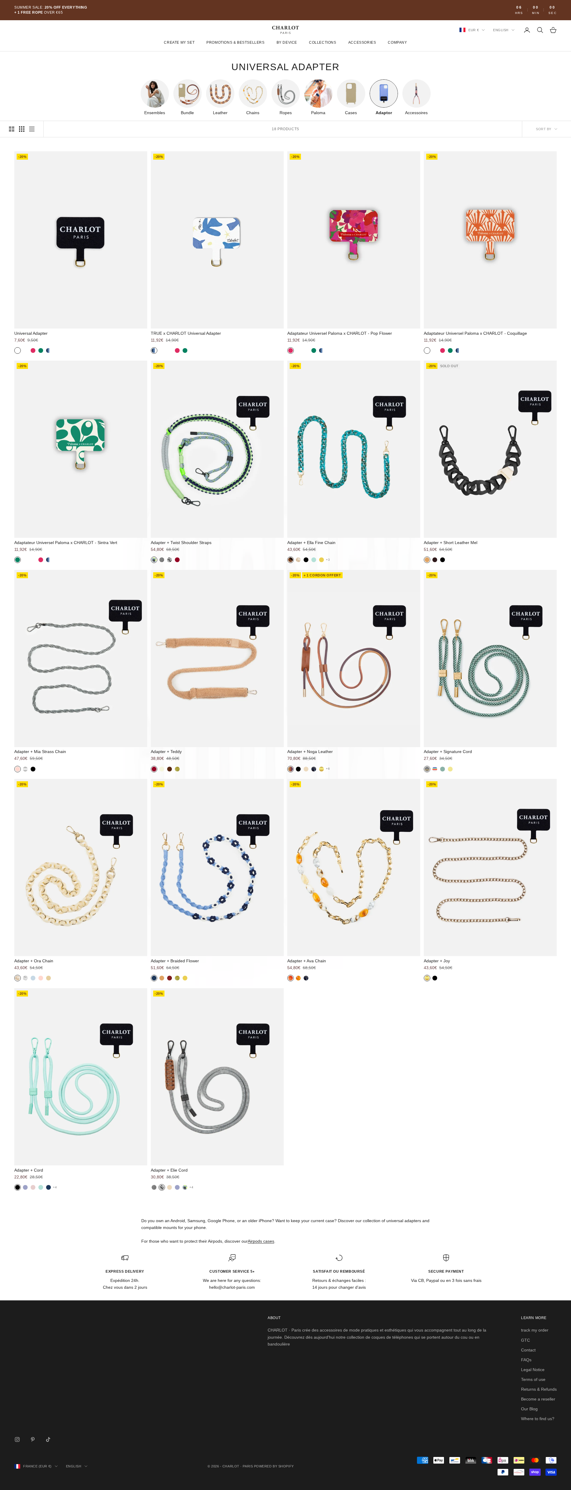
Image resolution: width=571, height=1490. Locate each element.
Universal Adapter (31, 333)
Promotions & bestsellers (235, 43)
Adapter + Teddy (166, 751)
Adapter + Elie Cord (169, 1170)
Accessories (362, 43)
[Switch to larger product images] (11, 129)
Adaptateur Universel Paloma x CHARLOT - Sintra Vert (65, 542)
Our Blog (529, 1408)
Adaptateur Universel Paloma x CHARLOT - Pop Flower (339, 333)
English (501, 30)
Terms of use (533, 1379)
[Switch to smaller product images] (21, 129)
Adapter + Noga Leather (310, 751)
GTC (525, 1340)
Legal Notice (533, 1369)
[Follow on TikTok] (48, 1439)
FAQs (526, 1359)
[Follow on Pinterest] (33, 1439)
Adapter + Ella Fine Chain (311, 542)
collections (322, 43)
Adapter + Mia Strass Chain (40, 751)
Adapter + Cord (28, 1170)
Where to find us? (537, 1418)
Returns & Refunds (539, 1389)
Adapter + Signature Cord (448, 751)
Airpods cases (261, 1241)
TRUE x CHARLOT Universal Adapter (186, 333)
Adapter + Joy (437, 960)
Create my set (179, 43)
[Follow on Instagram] (17, 1439)
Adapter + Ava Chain (306, 960)
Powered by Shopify (274, 1466)
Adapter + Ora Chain (33, 960)
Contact (528, 1350)
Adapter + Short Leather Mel (450, 542)
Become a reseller (538, 1399)
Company (397, 43)
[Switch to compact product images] (31, 129)
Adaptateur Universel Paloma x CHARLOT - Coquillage (475, 333)
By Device (287, 43)
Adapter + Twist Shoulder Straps (181, 542)
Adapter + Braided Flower (175, 960)
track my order (534, 1330)
